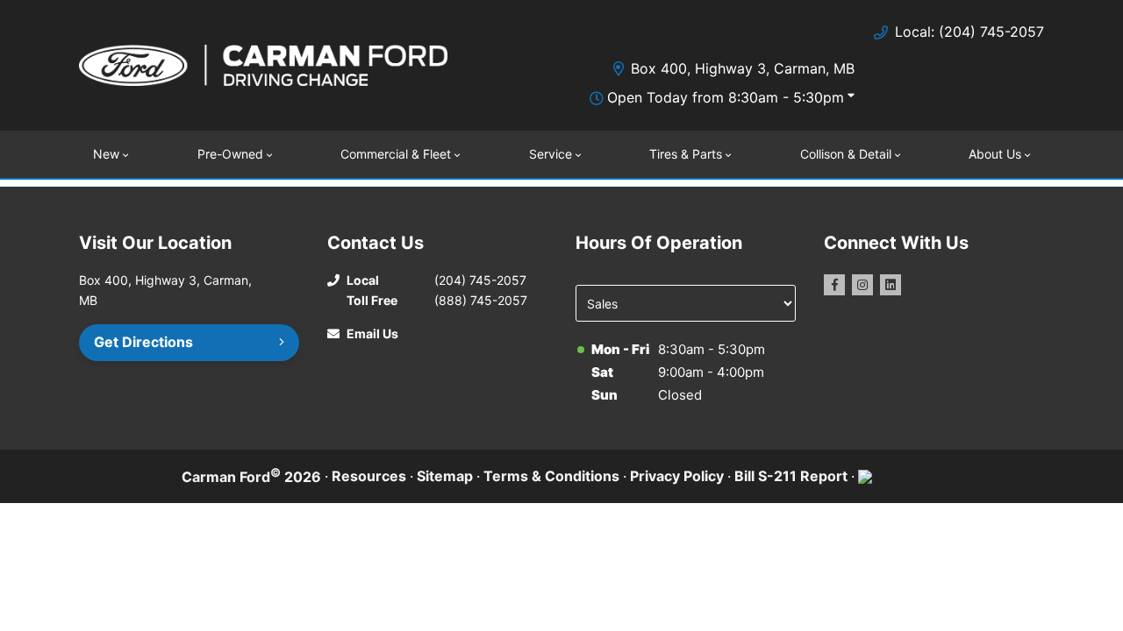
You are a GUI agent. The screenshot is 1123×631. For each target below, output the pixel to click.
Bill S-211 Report (791, 476)
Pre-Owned (230, 153)
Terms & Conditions (551, 476)
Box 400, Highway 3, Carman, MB (743, 68)
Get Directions (143, 342)
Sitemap (445, 476)
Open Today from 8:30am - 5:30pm (725, 97)
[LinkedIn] (890, 284)
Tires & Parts (685, 153)
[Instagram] (862, 284)
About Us (995, 153)
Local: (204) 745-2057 (969, 31)
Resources (369, 476)
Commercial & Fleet (395, 153)
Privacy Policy (677, 476)
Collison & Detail (845, 153)
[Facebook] (834, 284)
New (106, 153)
